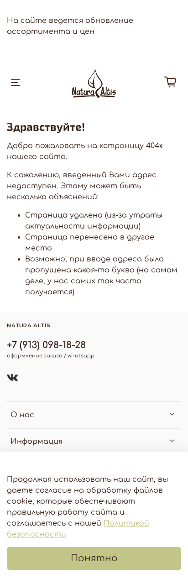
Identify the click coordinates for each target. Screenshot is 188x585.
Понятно (94, 558)
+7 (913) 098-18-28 (46, 345)
